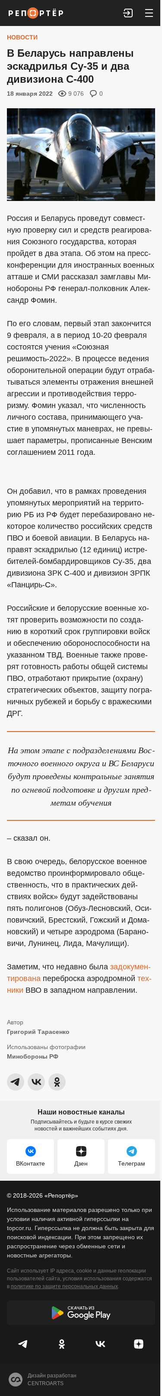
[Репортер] (36, 13)
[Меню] (149, 13)
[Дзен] (138, 1344)
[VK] (100, 1344)
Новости (22, 37)
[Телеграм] (23, 1344)
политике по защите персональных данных (64, 1286)
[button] (128, 13)
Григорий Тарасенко (38, 1031)
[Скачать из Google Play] (81, 1313)
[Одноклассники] (62, 1344)
